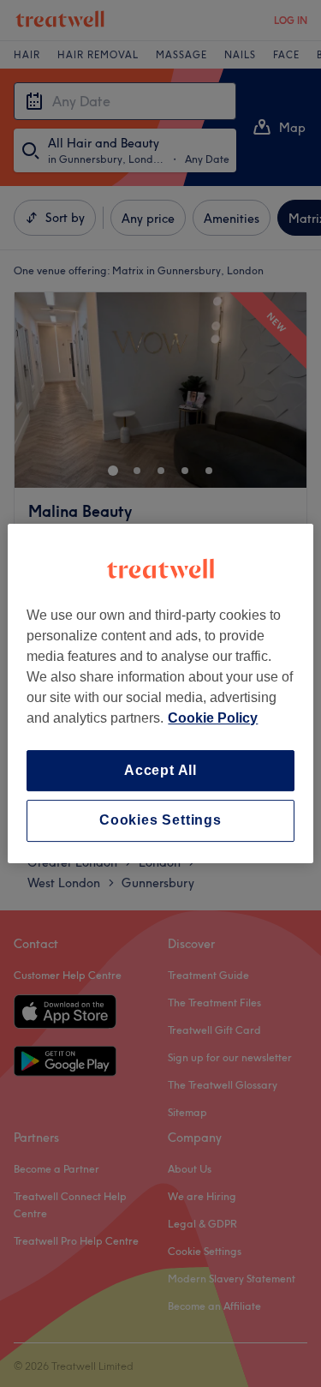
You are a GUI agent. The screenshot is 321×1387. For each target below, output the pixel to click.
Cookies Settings (160, 821)
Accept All (160, 770)
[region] (160, 693)
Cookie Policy (213, 718)
